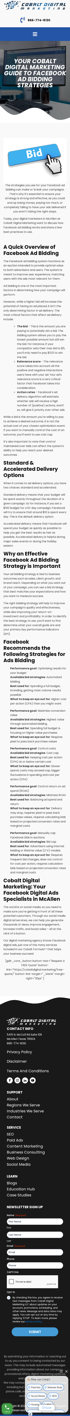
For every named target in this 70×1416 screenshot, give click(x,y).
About (12, 1099)
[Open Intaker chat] (30, 1414)
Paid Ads (15, 1140)
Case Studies (19, 1195)
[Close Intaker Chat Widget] (66, 1371)
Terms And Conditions (28, 1071)
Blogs (12, 1183)
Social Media (19, 1164)
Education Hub (21, 1189)
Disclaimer (17, 1061)
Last (9, 1240)
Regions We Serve (23, 1105)
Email (16, 1246)
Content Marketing (25, 1146)
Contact (14, 1117)
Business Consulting (26, 1152)
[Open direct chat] (61, 1371)
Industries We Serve (25, 1111)
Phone (10, 1259)
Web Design (18, 1158)
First (9, 1227)
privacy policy (33, 1321)
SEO (10, 1134)
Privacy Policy (19, 1052)
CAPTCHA (13, 1272)
